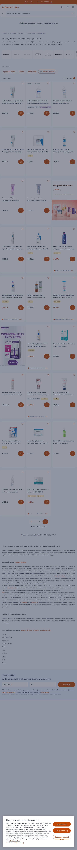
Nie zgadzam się (62, 831)
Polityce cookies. (15, 841)
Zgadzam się (62, 824)
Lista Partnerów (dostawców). (15, 843)
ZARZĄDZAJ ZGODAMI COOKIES (62, 837)
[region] (38, 831)
